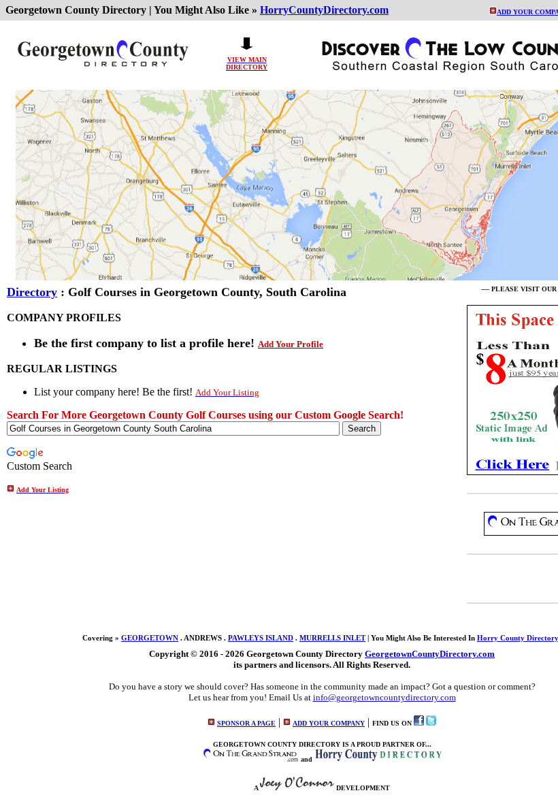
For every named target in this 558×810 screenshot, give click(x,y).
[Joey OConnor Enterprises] (297, 788)
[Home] (103, 67)
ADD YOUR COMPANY (329, 723)
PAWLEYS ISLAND (260, 638)
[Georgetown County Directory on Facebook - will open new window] (419, 723)
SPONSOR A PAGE (246, 723)
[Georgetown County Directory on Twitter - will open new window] (431, 723)
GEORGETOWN (149, 638)
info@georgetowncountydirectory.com (384, 697)
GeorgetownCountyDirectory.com (430, 654)
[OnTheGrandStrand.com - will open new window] (250, 759)
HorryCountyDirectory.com (324, 10)
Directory (32, 292)
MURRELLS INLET (332, 638)
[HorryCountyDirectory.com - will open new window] (378, 759)
